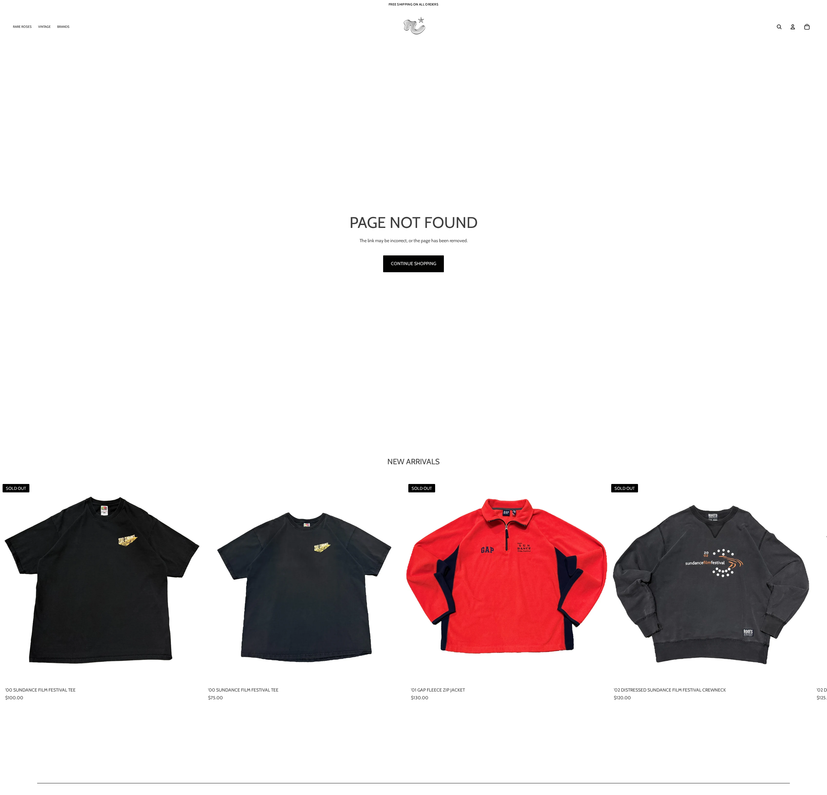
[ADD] (396, 674)
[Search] (779, 27)
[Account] (793, 27)
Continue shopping (413, 263)
